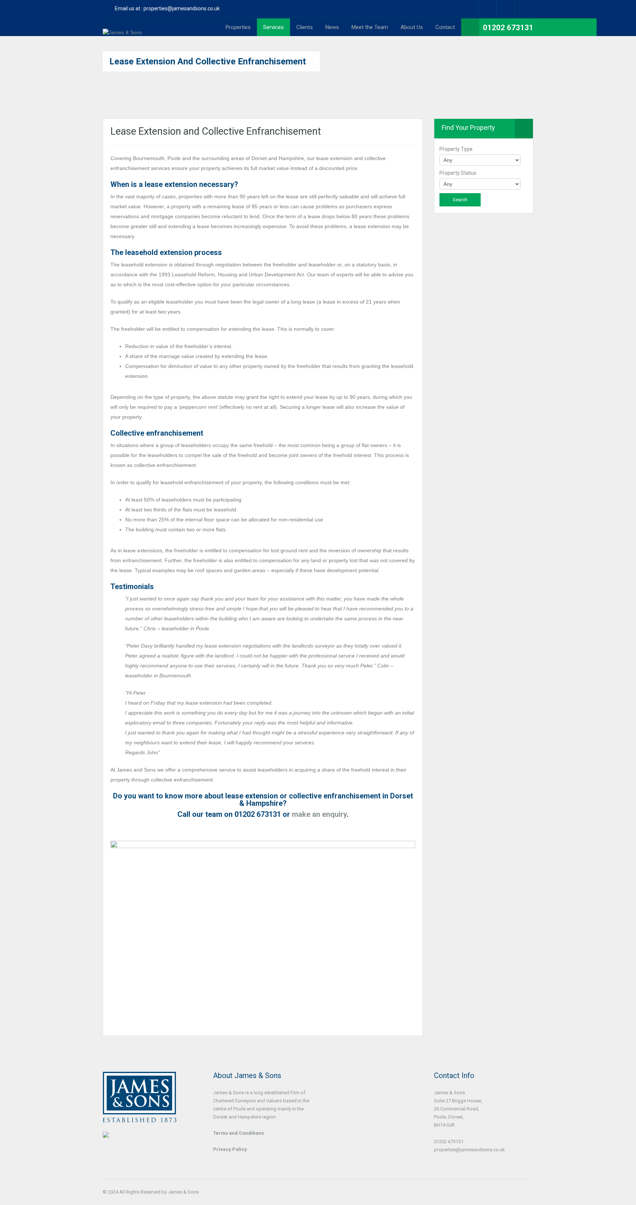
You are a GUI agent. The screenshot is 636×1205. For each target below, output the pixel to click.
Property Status (457, 173)
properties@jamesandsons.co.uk (182, 8)
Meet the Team (369, 27)
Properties (238, 27)
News (332, 27)
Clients (304, 27)
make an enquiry (319, 814)
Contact (445, 27)
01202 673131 (508, 27)
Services (273, 27)
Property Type (456, 149)
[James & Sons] (122, 32)
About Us (411, 27)
